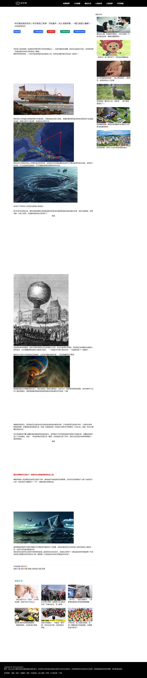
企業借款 (35, 569)
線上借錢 (41, 673)
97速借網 (17, 566)
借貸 (26, 569)
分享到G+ (51, 31)
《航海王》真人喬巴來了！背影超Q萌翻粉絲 (112, 57)
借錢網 (23, 673)
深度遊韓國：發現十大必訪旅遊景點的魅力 (112, 147)
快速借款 (34, 673)
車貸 (40, 569)
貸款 (17, 673)
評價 (47, 673)
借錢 (15, 569)
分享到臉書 (39, 31)
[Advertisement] (50, 15)
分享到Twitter (80, 31)
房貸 (43, 569)
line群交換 (54, 673)
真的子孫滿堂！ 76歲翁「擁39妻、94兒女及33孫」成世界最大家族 (52, 625)
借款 (22, 569)
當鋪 (29, 569)
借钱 (28, 673)
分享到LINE (65, 31)
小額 (18, 569)
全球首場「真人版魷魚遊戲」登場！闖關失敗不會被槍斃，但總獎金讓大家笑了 (80, 625)
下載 (60, 673)
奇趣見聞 (17, 31)
